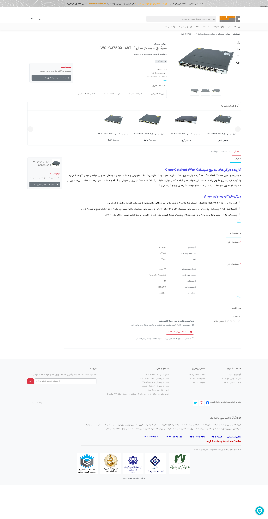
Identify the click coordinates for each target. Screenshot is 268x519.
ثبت (30, 381)
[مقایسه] (238, 62)
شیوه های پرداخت (197, 378)
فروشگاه (236, 34)
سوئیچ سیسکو (224, 34)
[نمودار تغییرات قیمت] (238, 55)
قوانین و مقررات (234, 374)
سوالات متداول (198, 382)
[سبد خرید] (31, 19)
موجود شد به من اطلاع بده (56, 77)
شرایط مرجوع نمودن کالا (231, 378)
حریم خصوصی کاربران (232, 382)
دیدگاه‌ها (214, 151)
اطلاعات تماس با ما (197, 374)
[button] (238, 42)
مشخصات (226, 151)
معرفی (236, 151)
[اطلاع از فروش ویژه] (238, 49)
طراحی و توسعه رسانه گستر (134, 478)
